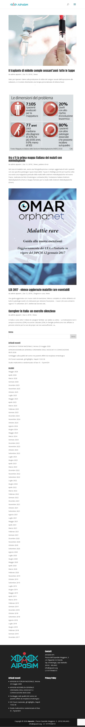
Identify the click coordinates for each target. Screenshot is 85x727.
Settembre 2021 (14, 511)
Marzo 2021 (13, 528)
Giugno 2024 (13, 429)
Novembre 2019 (14, 576)
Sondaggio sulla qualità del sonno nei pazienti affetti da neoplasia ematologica (37, 356)
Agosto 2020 (13, 552)
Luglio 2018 (13, 624)
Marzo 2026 (13, 378)
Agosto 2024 (13, 426)
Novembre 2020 (14, 542)
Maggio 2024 (13, 433)
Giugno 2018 (13, 627)
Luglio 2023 (13, 457)
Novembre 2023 (14, 446)
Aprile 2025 (12, 402)
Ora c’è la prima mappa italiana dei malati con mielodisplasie (35, 159)
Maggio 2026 (13, 372)
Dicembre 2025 (14, 385)
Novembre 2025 (14, 389)
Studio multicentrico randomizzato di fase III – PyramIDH (29, 363)
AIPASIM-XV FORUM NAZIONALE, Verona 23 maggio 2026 (29, 346)
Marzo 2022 (13, 491)
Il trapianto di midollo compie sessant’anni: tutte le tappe (42, 70)
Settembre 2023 (14, 453)
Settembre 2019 (14, 583)
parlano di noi (43, 164)
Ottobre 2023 (13, 450)
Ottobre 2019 (13, 579)
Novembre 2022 (14, 474)
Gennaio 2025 (13, 412)
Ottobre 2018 (13, 613)
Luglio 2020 (13, 555)
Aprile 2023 (12, 463)
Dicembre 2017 (14, 637)
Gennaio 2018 (13, 634)
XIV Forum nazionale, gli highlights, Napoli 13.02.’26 (27, 359)
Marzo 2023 (13, 467)
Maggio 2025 (13, 399)
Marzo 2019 (13, 600)
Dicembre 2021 (14, 501)
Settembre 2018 (14, 617)
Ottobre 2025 (13, 392)
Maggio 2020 (13, 562)
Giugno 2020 (13, 559)
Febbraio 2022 (14, 494)
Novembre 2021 (14, 504)
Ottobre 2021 (13, 508)
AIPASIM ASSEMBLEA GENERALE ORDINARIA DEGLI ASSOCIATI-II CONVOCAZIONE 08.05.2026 (22, 690)
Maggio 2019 (13, 593)
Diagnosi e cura (39, 293)
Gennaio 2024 (13, 440)
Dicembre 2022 (14, 470)
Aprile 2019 (12, 596)
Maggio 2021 (13, 521)
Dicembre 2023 (14, 443)
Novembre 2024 (14, 419)
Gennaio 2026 (13, 382)
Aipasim (31, 721)
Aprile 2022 (12, 487)
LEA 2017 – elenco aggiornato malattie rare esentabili (39, 289)
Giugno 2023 (13, 460)
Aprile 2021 (12, 525)
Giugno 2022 (13, 484)
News (36, 74)
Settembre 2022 (14, 477)
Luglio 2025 (13, 395)
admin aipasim (16, 74)
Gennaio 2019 (13, 607)
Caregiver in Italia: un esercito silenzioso (32, 311)
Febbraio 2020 (14, 572)
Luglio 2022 (13, 480)
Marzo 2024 (13, 436)
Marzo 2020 (13, 569)
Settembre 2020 (14, 549)
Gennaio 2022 (13, 497)
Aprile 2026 (12, 375)
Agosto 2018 (13, 620)
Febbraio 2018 (14, 630)
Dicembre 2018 (14, 610)
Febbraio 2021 (14, 532)
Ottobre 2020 (13, 545)
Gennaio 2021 (13, 535)
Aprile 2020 (12, 566)
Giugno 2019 (13, 589)
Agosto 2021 (13, 515)
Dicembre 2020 (14, 538)
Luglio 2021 (13, 518)
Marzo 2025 (13, 406)
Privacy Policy (50, 677)
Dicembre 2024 (14, 416)
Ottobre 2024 (13, 423)
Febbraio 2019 (14, 603)
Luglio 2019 (13, 586)
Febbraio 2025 (14, 409)
